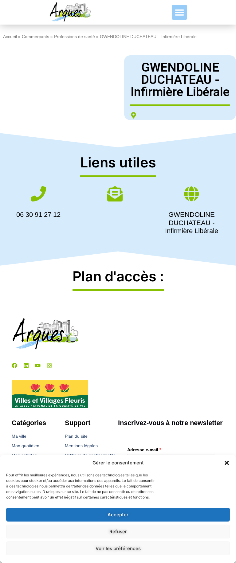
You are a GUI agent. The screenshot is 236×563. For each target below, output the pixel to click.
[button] (227, 463)
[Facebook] (14, 365)
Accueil (10, 36)
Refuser (118, 531)
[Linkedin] (26, 365)
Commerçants (35, 36)
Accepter (118, 515)
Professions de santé (74, 36)
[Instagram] (49, 365)
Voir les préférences (118, 548)
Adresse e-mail (144, 449)
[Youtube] (38, 365)
